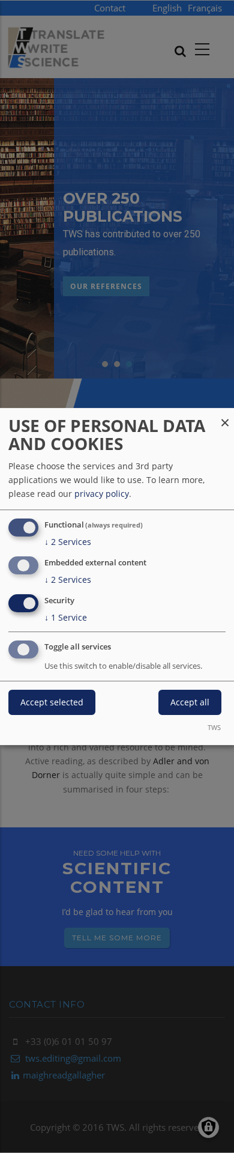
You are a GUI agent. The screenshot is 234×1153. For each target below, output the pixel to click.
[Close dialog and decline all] (225, 415)
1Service (65, 617)
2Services (67, 541)
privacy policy (101, 493)
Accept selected (51, 702)
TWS (214, 727)
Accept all (189, 702)
